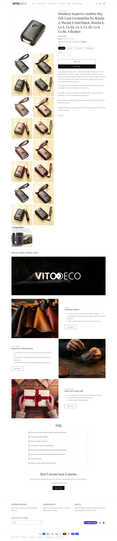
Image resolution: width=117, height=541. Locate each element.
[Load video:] (58, 276)
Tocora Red (79, 48)
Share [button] (61, 115)
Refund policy (24, 537)
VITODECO (17, 537)
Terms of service (40, 537)
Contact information (59, 537)
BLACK (62, 48)
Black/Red (90, 48)
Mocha (70, 48)
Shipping (60, 38)
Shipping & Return (49, 504)
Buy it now (77, 66)
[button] (96, 3)
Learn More (70, 327)
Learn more (17, 368)
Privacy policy (32, 537)
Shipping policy (49, 537)
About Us (78, 504)
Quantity (60, 52)
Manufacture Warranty (19, 504)
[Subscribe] (40, 523)
